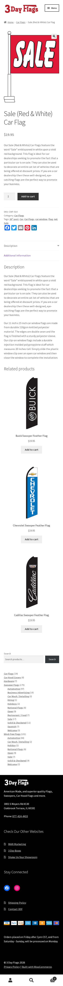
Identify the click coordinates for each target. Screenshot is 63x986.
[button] (54, 36)
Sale (6, 223)
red (55, 219)
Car (21, 219)
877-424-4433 (20, 816)
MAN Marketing (17, 844)
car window (41, 219)
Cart (48, 977)
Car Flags (20, 22)
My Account (10, 980)
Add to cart (28, 196)
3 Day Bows (14, 850)
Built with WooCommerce (37, 966)
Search (7, 653)
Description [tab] (10, 245)
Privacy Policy (12, 966)
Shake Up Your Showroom (22, 857)
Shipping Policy (17, 902)
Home (11, 22)
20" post (14, 219)
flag (50, 219)
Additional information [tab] (17, 255)
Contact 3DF (15, 909)
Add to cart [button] (31, 449)
